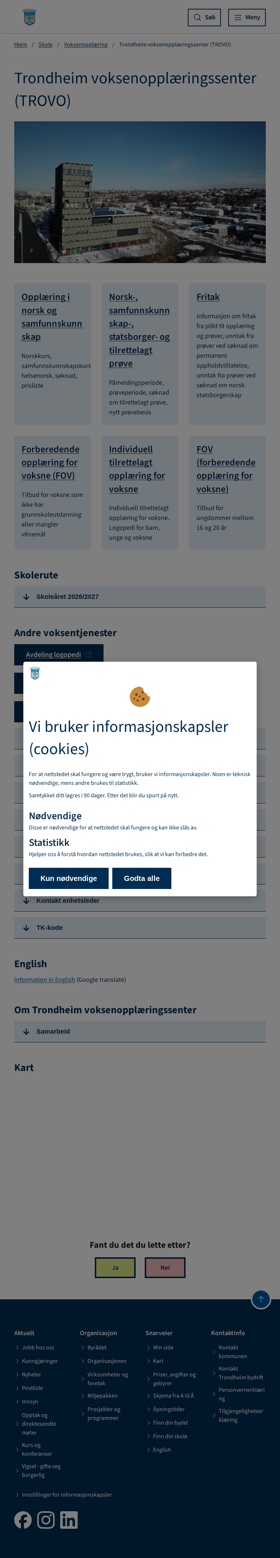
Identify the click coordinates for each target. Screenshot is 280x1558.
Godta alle (142, 878)
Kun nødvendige (68, 878)
